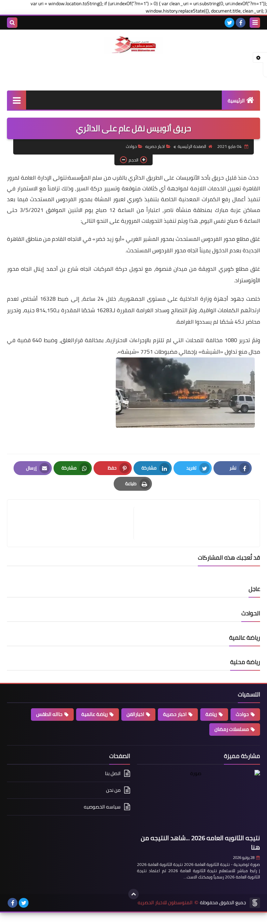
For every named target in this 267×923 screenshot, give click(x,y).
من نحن (113, 790)
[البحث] (12, 22)
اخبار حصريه (155, 146)
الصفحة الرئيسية (192, 146)
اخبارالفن (135, 714)
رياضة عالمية (94, 714)
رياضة (211, 714)
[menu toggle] (255, 22)
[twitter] (229, 22)
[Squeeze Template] (255, 903)
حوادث (131, 146)
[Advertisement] (133, 71)
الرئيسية (236, 100)
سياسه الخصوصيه (102, 806)
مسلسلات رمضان (232, 729)
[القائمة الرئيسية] (16, 100)
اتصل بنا (113, 774)
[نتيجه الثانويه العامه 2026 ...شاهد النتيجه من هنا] (198, 800)
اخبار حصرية (175, 714)
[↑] (133, 894)
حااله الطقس (49, 714)
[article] (74, 523)
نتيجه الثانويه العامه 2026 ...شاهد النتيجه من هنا (200, 842)
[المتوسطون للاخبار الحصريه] (133, 45)
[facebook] (240, 22)
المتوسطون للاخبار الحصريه (165, 902)
